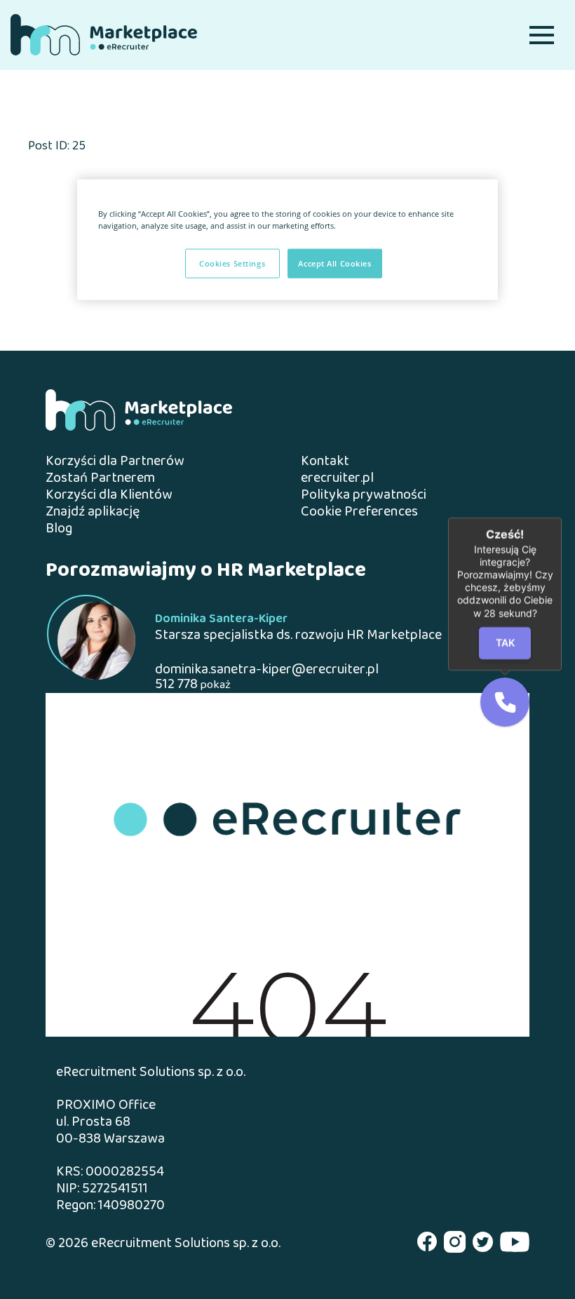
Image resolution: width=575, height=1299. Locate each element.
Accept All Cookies (334, 263)
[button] (504, 702)
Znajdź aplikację (93, 512)
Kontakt (325, 462)
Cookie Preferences (359, 512)
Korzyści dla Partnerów (115, 462)
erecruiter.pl (337, 478)
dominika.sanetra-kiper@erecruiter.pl (267, 670)
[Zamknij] (561, 517)
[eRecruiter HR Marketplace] (104, 34)
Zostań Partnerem (100, 478)
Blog (59, 529)
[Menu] (541, 34)
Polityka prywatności (363, 495)
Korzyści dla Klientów (109, 495)
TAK (505, 643)
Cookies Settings (232, 263)
